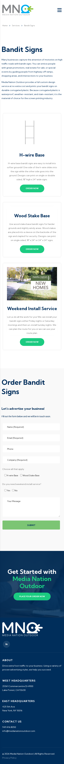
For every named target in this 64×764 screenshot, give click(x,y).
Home (5, 25)
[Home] (17, 9)
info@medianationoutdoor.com (18, 731)
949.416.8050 (9, 727)
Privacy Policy (9, 757)
